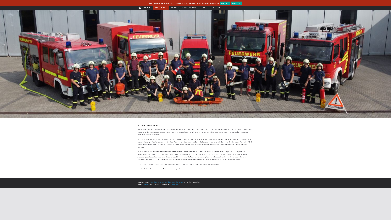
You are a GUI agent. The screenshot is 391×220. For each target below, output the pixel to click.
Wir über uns (160, 8)
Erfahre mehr (236, 3)
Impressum (215, 8)
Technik (174, 8)
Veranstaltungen (189, 8)
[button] (166, 7)
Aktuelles (148, 8)
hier (172, 169)
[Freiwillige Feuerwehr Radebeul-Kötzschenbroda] (139, 7)
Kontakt (205, 8)
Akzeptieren (225, 3)
